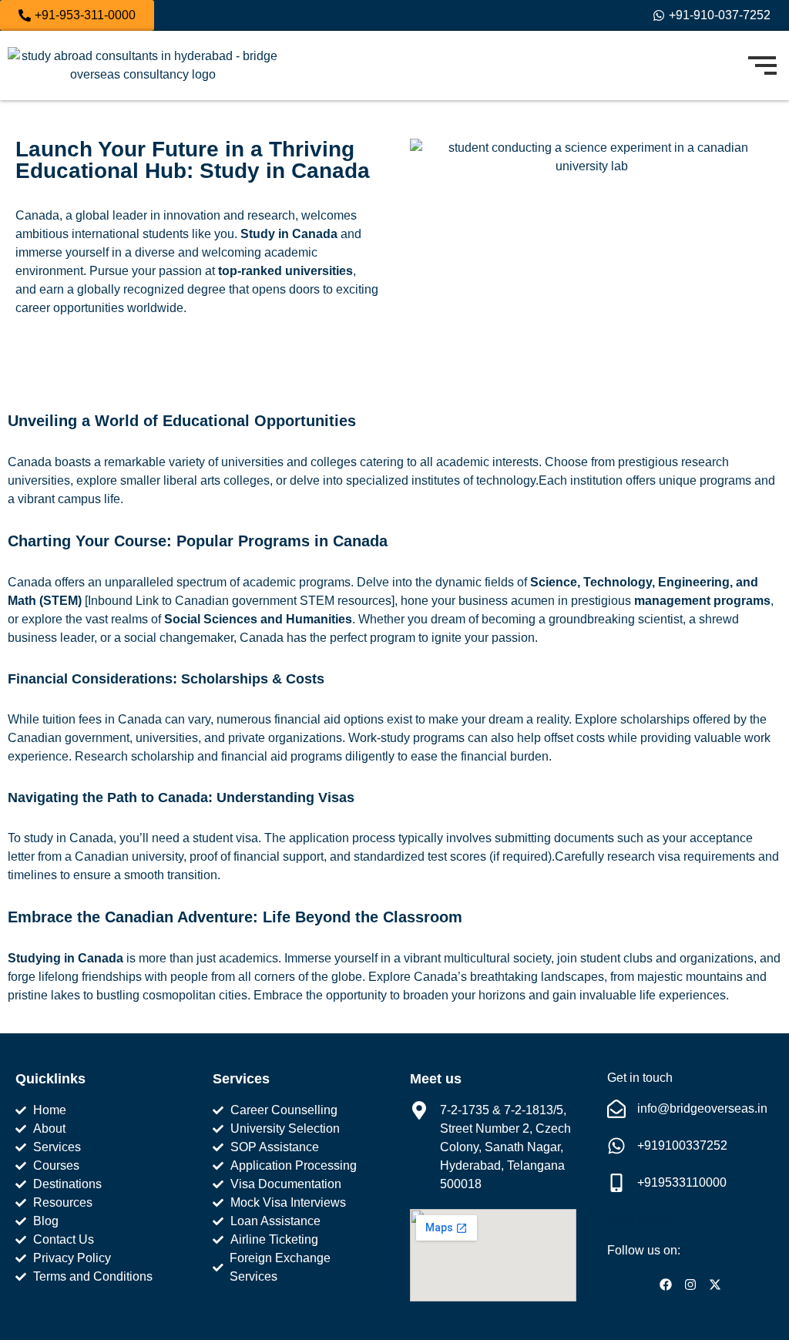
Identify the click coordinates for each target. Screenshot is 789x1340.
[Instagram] (690, 1284)
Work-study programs (406, 737)
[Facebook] (665, 1284)
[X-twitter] (715, 1284)
